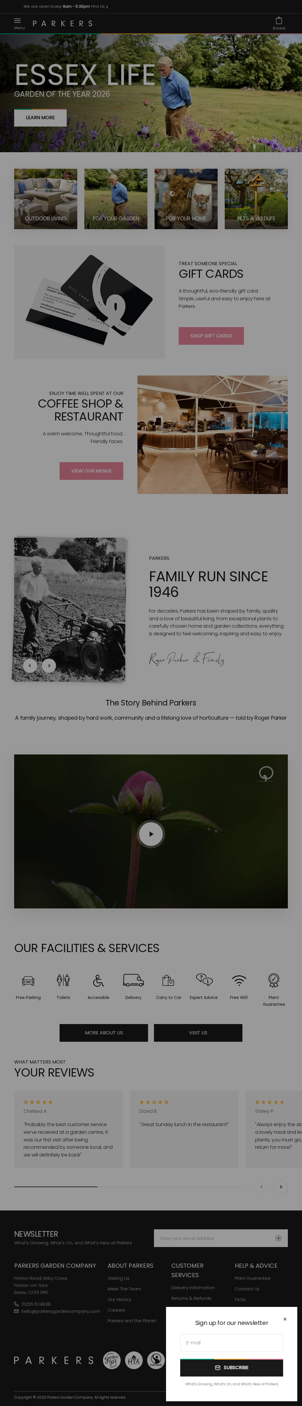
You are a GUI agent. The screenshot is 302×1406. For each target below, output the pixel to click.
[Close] (285, 1319)
